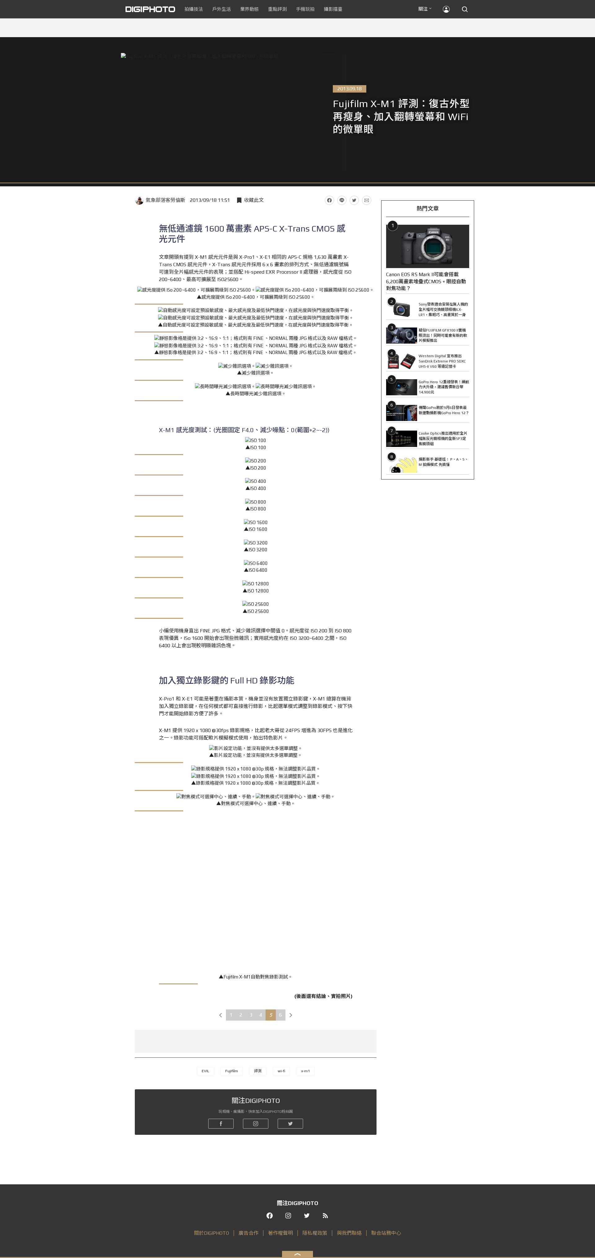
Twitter (354, 200)
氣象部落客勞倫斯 (165, 200)
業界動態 (249, 9)
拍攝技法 (193, 9)
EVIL (205, 1071)
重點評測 (277, 9)
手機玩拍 (305, 9)
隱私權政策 (314, 1233)
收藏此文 (254, 200)
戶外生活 (221, 9)
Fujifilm (231, 1071)
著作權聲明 (280, 1233)
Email (366, 200)
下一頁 (291, 1015)
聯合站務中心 (386, 1233)
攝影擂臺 (333, 9)
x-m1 (305, 1071)
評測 (258, 1071)
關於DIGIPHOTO (211, 1233)
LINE (341, 200)
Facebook (329, 200)
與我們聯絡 (349, 1233)
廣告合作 (248, 1233)
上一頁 (220, 1015)
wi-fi (281, 1071)
